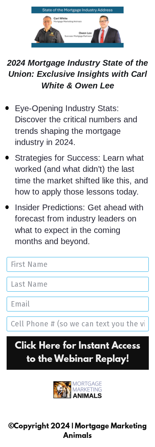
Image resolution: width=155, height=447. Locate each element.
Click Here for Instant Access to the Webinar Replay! (77, 353)
